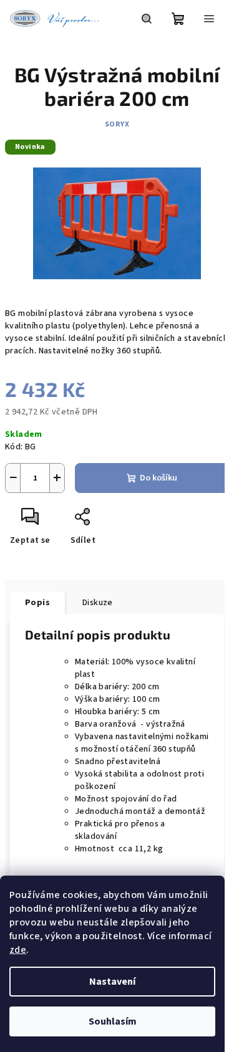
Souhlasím (113, 1021)
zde (17, 950)
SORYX (117, 124)
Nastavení (112, 981)
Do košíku (158, 478)
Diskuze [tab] (97, 602)
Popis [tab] (37, 602)
